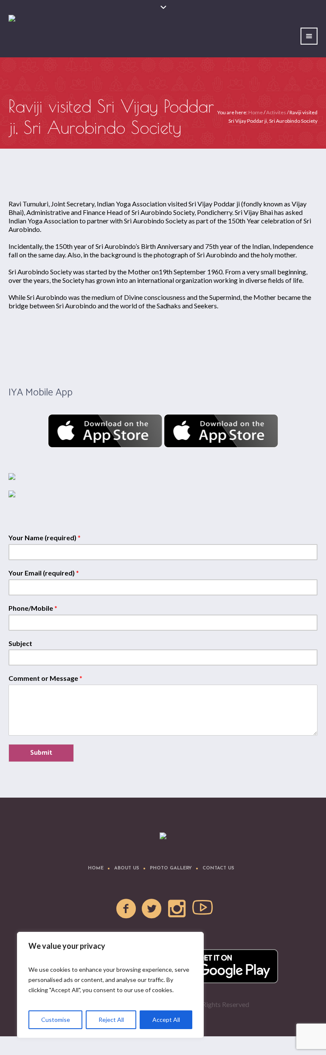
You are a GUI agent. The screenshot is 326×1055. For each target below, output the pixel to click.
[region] (110, 985)
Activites (276, 112)
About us (126, 868)
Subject (20, 643)
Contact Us (218, 868)
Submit (41, 753)
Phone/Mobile (32, 608)
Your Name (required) (44, 537)
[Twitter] (152, 909)
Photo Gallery (171, 868)
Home (255, 112)
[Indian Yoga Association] (163, 836)
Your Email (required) (43, 573)
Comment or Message (45, 678)
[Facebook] (126, 909)
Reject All (111, 1019)
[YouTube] (203, 909)
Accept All (166, 1019)
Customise (55, 1019)
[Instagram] (177, 909)
